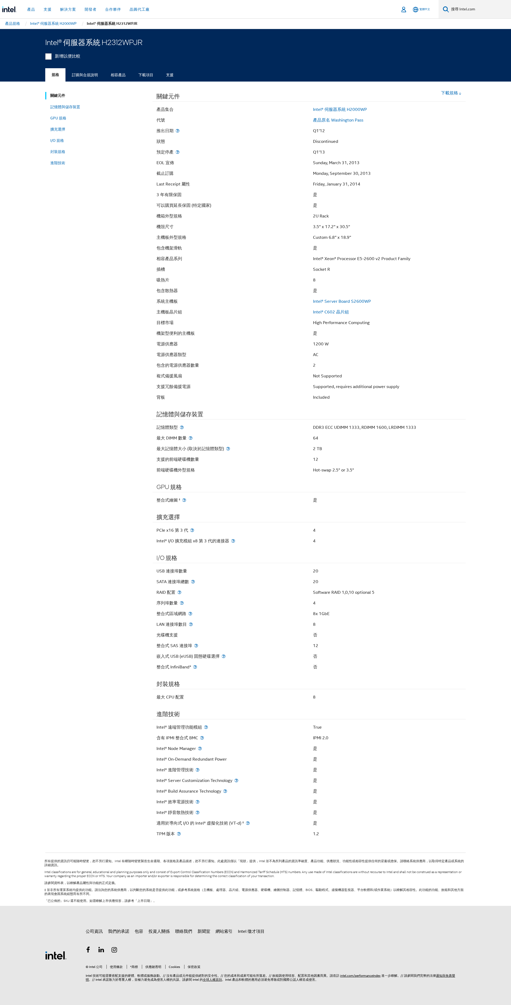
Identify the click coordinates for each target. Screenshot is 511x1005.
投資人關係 (159, 931)
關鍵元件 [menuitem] (57, 95)
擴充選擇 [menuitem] (57, 129)
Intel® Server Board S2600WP (342, 301)
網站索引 (224, 931)
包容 (139, 931)
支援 (170, 74)
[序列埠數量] (182, 603)
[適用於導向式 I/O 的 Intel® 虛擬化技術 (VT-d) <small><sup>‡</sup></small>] (248, 823)
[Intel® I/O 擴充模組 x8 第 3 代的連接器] (233, 541)
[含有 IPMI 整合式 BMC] (202, 738)
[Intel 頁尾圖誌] (56, 955)
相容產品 (118, 74)
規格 (55, 74)
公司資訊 (94, 931)
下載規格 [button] (449, 93)
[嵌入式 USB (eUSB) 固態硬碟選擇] (223, 656)
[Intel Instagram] (114, 950)
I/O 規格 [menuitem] (57, 140)
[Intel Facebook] (88, 950)
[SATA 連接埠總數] (193, 581)
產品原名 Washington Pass (338, 120)
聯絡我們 (183, 931)
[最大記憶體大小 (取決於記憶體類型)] (228, 448)
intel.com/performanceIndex (360, 976)
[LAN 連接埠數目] (191, 624)
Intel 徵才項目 (251, 931)
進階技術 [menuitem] (57, 162)
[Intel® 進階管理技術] (197, 770)
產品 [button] (31, 9)
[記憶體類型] (182, 427)
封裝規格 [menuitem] (57, 151)
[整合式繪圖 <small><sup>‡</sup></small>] (184, 500)
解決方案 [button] (68, 9)
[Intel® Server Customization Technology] (236, 780)
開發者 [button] (91, 9)
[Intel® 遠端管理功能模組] (206, 727)
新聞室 (203, 931)
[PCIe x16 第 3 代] (192, 530)
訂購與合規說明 (85, 74)
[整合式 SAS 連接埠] (196, 645)
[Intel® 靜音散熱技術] (197, 812)
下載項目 (145, 74)
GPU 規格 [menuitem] (58, 118)
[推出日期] (177, 130)
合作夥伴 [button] (113, 9)
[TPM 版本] (179, 834)
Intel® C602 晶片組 (331, 312)
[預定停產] (177, 152)
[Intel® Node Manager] (200, 748)
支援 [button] (48, 9)
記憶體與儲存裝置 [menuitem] (65, 106)
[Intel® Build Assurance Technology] (225, 791)
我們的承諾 (118, 931)
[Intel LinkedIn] (101, 950)
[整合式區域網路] (190, 613)
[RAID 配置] (179, 592)
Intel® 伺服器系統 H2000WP (340, 109)
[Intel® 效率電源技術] (197, 802)
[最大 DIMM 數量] (190, 438)
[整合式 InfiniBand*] (195, 667)
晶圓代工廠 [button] (140, 9)
